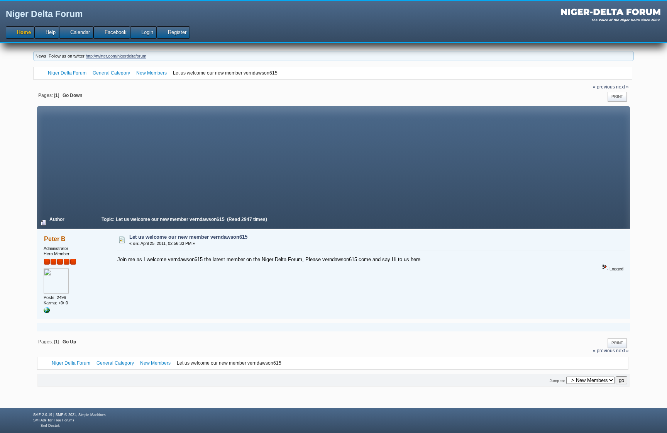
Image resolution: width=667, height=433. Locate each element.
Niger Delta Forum (44, 14)
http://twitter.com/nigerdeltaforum (116, 56)
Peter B (55, 239)
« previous (604, 86)
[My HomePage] (47, 311)
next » (622, 86)
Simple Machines (92, 415)
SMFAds (40, 420)
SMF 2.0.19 (42, 415)
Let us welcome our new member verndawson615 (188, 237)
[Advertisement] (333, 160)
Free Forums (64, 420)
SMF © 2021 (66, 415)
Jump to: (557, 381)
